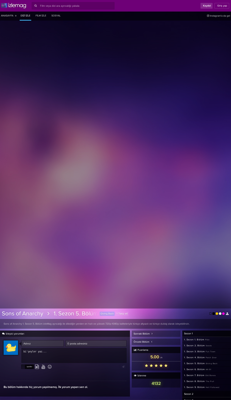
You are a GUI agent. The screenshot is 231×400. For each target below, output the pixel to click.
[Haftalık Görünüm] (16, 16)
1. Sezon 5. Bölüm (76, 314)
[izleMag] (13, 6)
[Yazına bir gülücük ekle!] (50, 367)
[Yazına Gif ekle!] (37, 367)
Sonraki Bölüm (142, 334)
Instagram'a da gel (219, 16)
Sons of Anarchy (22, 314)
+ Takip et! (122, 313)
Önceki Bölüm (142, 342)
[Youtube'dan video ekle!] (43, 367)
